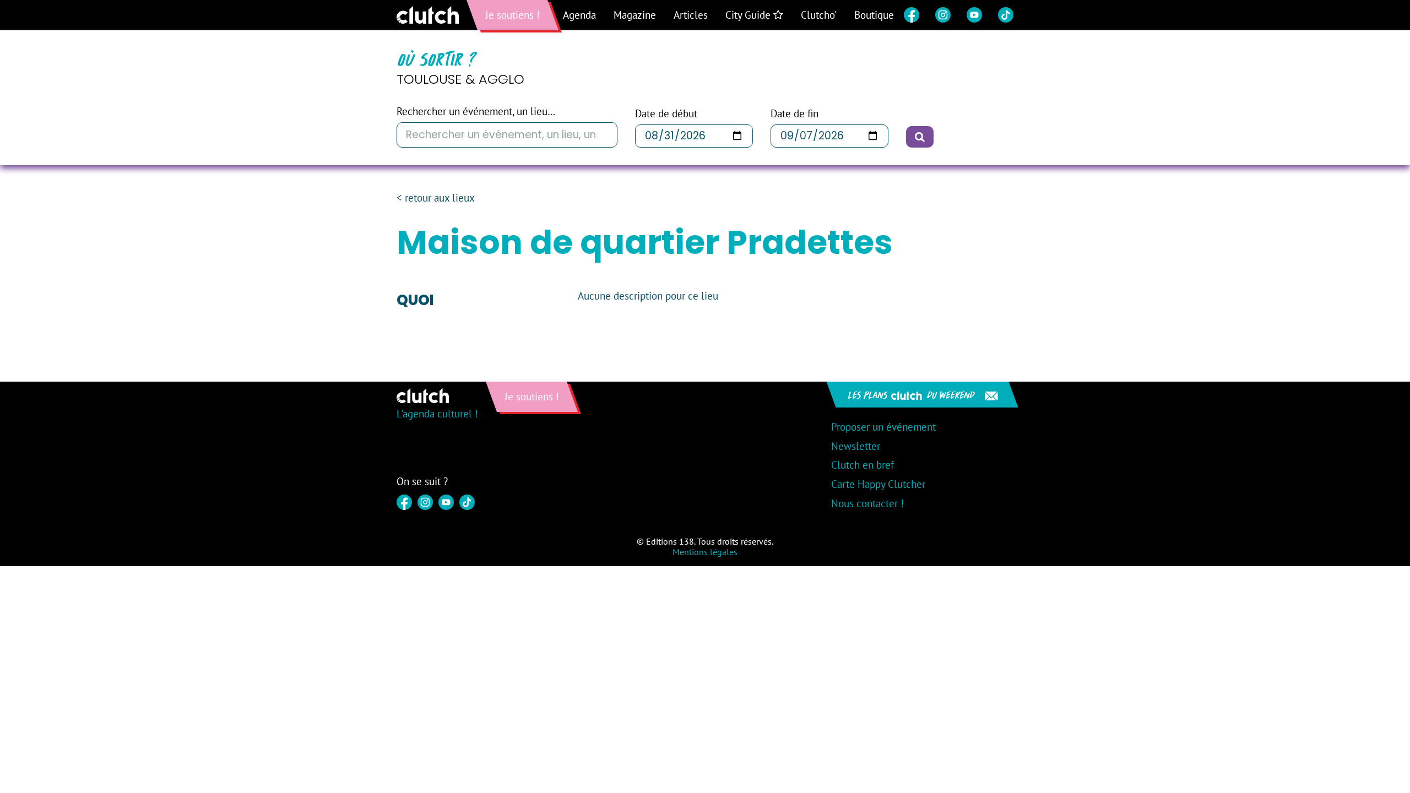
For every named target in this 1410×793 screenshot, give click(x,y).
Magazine (635, 14)
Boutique (874, 14)
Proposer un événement (883, 426)
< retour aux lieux (436, 198)
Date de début (666, 113)
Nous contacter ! (867, 503)
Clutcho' (819, 14)
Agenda (579, 14)
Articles (691, 14)
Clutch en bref (862, 464)
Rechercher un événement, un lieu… (476, 111)
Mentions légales (705, 551)
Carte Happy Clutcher (878, 484)
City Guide (749, 14)
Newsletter (855, 446)
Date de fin (794, 113)
